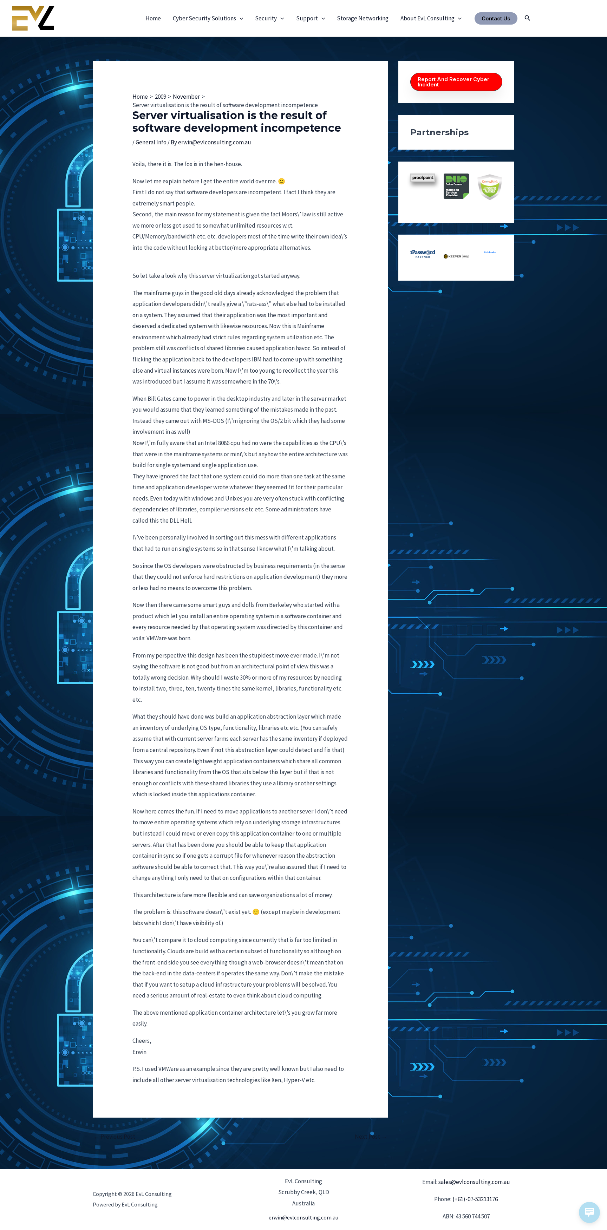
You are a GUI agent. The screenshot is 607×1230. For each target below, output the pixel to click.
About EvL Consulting (427, 18)
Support (307, 18)
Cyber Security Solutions (204, 18)
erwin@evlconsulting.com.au (303, 1217)
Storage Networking (363, 18)
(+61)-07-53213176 (475, 1199)
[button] (239, 18)
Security (266, 18)
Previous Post (114, 1136)
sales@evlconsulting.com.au (474, 1182)
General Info (151, 142)
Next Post (371, 1136)
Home (153, 18)
